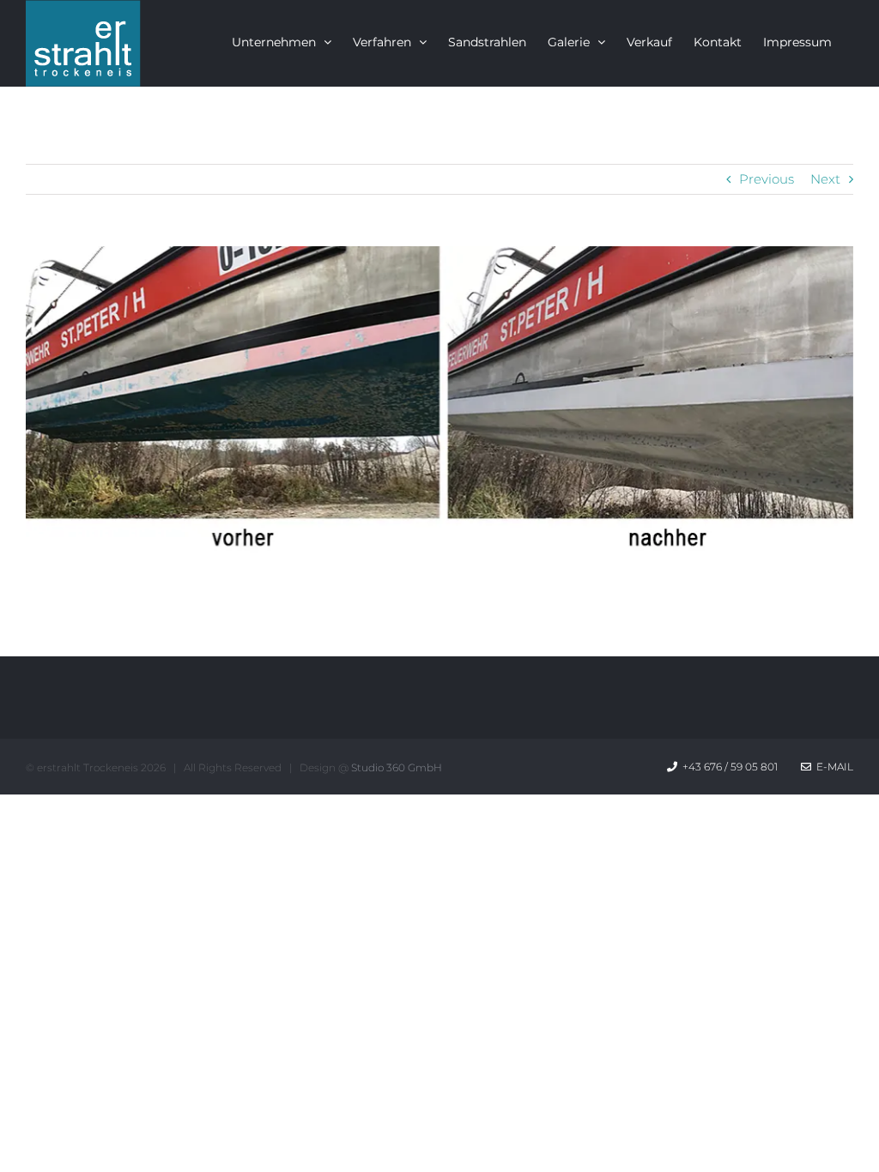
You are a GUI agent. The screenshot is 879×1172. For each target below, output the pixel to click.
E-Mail (832, 766)
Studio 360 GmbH (396, 767)
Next (825, 179)
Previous (766, 179)
